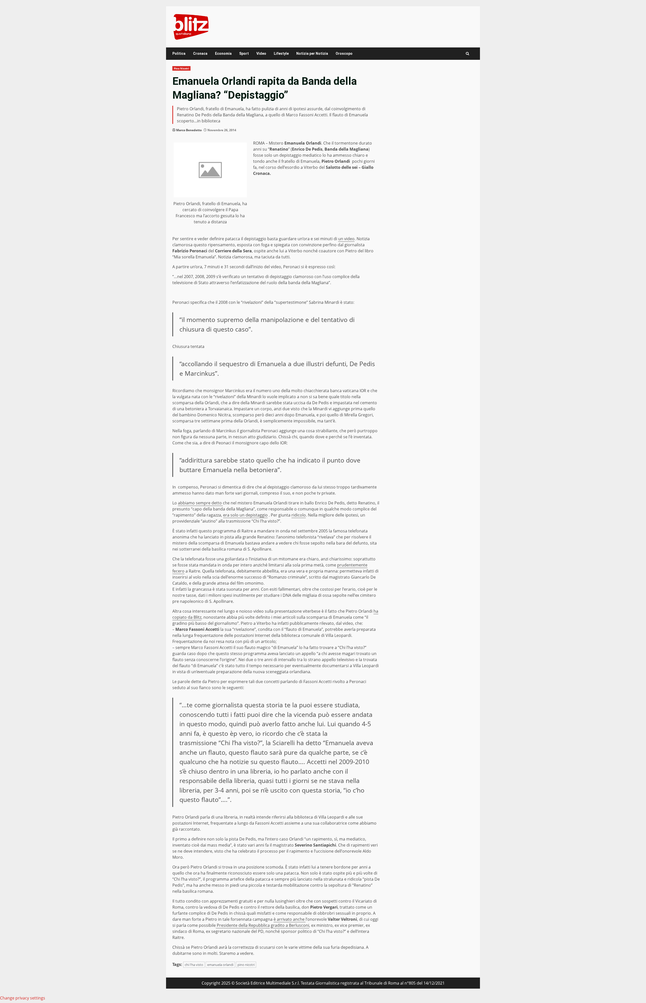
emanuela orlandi (220, 964)
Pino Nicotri (181, 68)
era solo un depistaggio (245, 515)
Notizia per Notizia (312, 53)
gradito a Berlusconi (290, 925)
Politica (178, 53)
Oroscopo (344, 53)
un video (346, 238)
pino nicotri (246, 964)
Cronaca (200, 53)
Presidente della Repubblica (243, 925)
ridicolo (298, 515)
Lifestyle (281, 53)
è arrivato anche (290, 919)
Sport (244, 53)
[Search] (467, 54)
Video (261, 53)
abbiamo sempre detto (200, 503)
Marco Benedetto (189, 130)
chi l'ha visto (194, 964)
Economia (223, 53)
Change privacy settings (22, 998)
